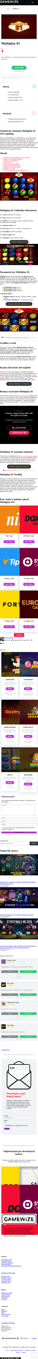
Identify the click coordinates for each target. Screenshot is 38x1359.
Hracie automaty (6, 1314)
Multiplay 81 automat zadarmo (12, 167)
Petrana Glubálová (9, 637)
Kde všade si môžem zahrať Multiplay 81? (15, 170)
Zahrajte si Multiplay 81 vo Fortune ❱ (19, 384)
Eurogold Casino (29, 621)
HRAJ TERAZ (9, 541)
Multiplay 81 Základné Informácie (13, 159)
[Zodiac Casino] (3, 963)
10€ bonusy (4, 1297)
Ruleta (3, 1309)
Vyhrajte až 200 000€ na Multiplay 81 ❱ (19, 304)
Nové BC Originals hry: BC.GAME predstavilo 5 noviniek (16, 915)
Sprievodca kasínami (7, 1262)
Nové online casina (6, 1259)
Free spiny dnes (19, 411)
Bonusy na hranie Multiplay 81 (12, 165)
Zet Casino (10, 983)
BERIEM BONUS (18, 432)
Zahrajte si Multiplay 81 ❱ (19, 242)
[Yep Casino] (3, 1028)
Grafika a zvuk (8, 162)
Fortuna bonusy (5, 1296)
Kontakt (24, 1352)
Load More (19, 635)
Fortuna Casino (9, 621)
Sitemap (18, 1352)
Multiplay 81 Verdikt (9, 168)
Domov (8, 8)
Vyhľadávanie (4, 841)
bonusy (2, 397)
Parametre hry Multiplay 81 (11, 160)
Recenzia (10, 971)
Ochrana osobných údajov (17, 1350)
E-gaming (27, 138)
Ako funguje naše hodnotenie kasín (11, 1266)
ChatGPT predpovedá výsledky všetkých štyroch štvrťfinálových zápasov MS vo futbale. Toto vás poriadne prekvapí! (18, 946)
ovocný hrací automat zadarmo (28, 456)
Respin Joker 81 (28, 727)
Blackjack (4, 1311)
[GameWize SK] (9, 3)
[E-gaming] (2, 51)
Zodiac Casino (11, 960)
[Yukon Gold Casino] (3, 1005)
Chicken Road (10, 679)
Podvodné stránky (6, 1264)
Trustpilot (34, 1338)
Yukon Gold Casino (13, 1002)
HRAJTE (18, 67)
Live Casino (4, 1316)
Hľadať (34, 843)
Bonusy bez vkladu (6, 1293)
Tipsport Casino (23, 395)
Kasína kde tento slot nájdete (12, 164)
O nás (7, 1350)
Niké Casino (9, 536)
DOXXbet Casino (29, 536)
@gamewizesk (5, 1050)
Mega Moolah (28, 774)
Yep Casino (10, 1025)
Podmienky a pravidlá (30, 1350)
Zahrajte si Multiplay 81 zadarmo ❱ (19, 466)
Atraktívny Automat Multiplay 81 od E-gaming (17, 157)
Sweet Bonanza (28, 679)
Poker (3, 1312)
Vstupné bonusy (5, 1294)
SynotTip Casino (29, 578)
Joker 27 (9, 774)
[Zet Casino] (3, 986)
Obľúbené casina (6, 1261)
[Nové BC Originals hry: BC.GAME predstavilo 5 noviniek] (19, 898)
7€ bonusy (4, 1299)
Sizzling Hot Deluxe (10, 727)
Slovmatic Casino (6, 1281)
